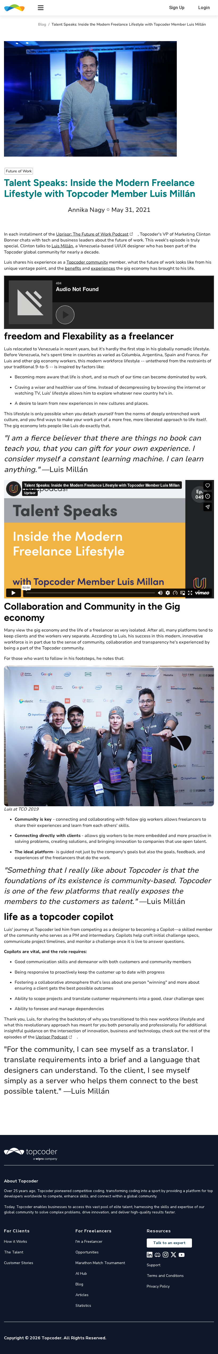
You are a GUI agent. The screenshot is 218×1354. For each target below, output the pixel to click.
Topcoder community (87, 262)
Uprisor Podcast (52, 1037)
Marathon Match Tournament (100, 1262)
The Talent (13, 1252)
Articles (82, 1294)
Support (153, 1265)
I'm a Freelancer (89, 1241)
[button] (40, 7)
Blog (42, 24)
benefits (73, 268)
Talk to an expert (169, 1242)
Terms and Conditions (165, 1275)
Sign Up (177, 7)
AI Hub (81, 1273)
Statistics (83, 1305)
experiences (103, 268)
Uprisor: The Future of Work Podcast (92, 234)
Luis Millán (62, 246)
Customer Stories (18, 1262)
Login (204, 7)
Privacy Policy (158, 1286)
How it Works (15, 1241)
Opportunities (87, 1252)
